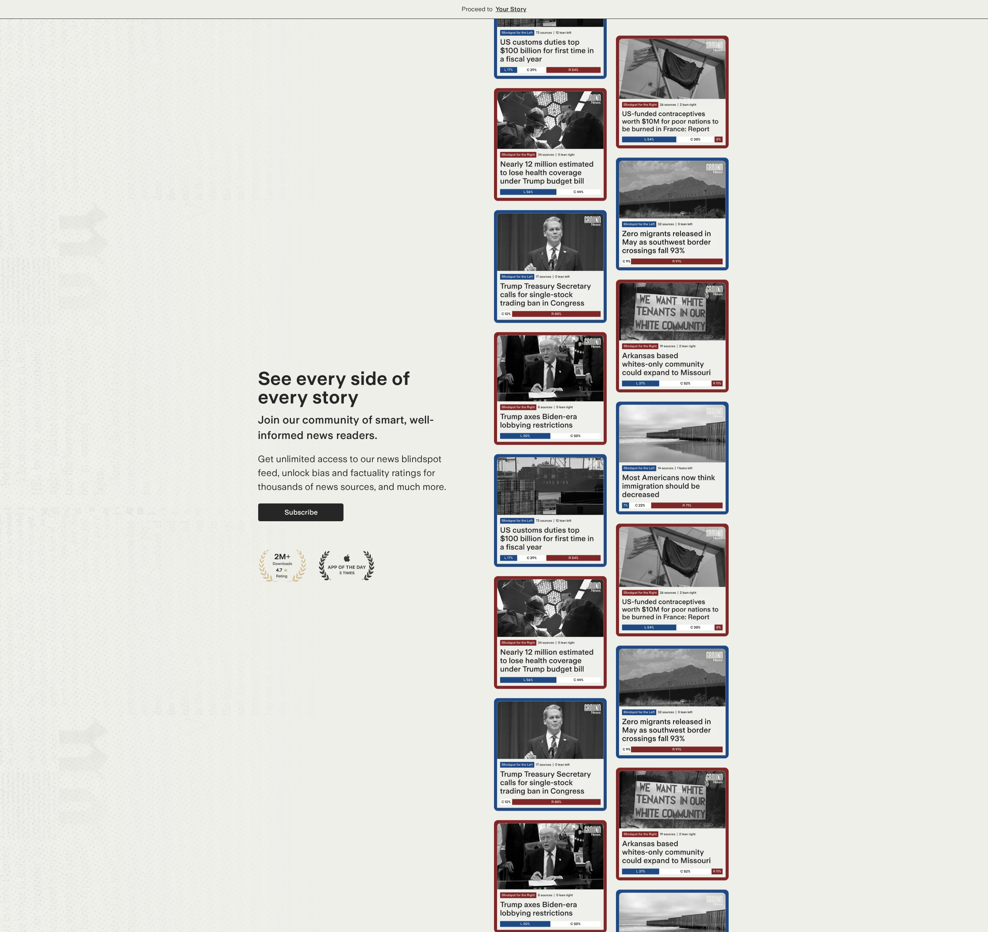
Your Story (511, 9)
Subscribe (301, 512)
